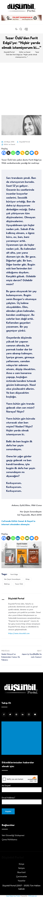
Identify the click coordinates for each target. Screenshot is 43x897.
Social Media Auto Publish (13, 896)
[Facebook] (4, 153)
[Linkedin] (18, 153)
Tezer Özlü (19, 584)
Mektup (7, 584)
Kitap (28, 579)
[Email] (27, 153)
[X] (8, 153)
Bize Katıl (21, 872)
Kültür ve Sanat (9, 144)
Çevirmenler (21, 877)
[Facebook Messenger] (32, 153)
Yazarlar (21, 881)
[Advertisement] (21, 85)
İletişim (21, 868)
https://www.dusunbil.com (19, 633)
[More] (36, 153)
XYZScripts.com (32, 896)
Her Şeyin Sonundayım (12, 579)
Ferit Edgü (14, 574)
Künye (21, 864)
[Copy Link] (22, 153)
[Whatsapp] (13, 153)
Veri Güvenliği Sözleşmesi (13, 835)
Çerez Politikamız (9, 840)
